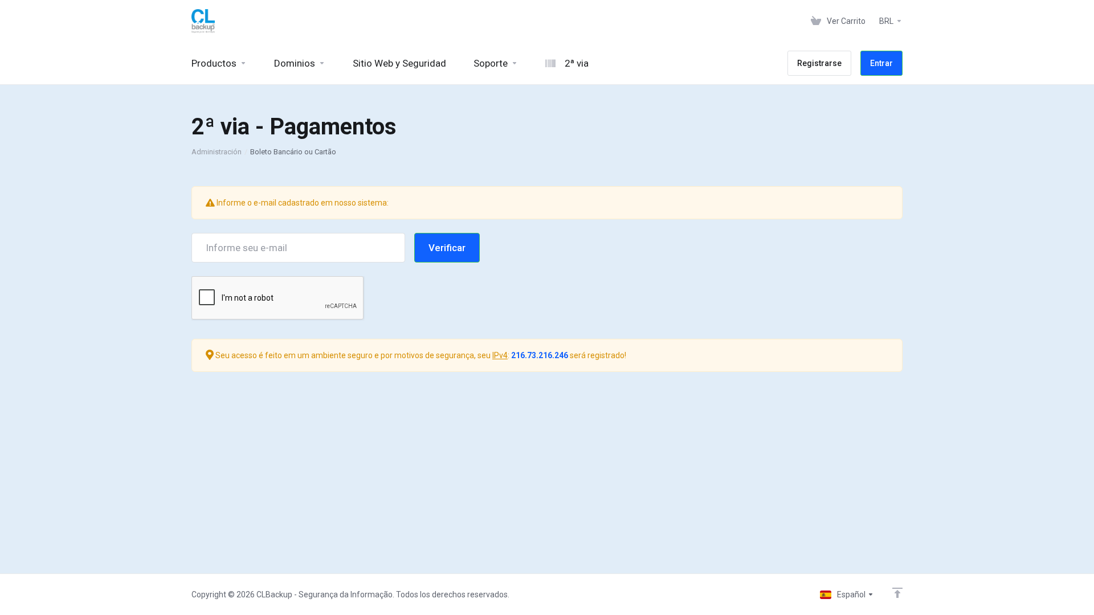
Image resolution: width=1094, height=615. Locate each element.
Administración (216, 151)
